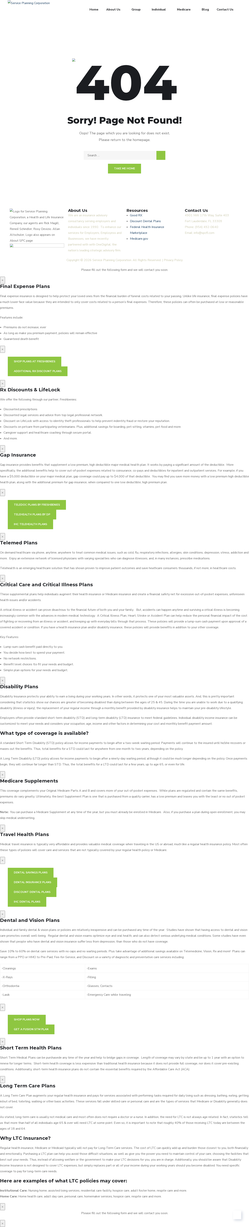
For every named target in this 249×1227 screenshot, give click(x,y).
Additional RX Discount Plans (37, 371)
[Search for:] (124, 155)
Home (93, 9)
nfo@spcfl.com (204, 233)
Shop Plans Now (27, 1019)
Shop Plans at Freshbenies (34, 361)
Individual (159, 9)
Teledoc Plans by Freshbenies (37, 505)
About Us (113, 9)
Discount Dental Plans (32, 892)
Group (136, 9)
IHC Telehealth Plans (30, 524)
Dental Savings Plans (30, 872)
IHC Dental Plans (27, 902)
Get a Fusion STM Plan (31, 1029)
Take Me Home (124, 168)
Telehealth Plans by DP (32, 514)
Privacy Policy (173, 260)
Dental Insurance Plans (32, 882)
